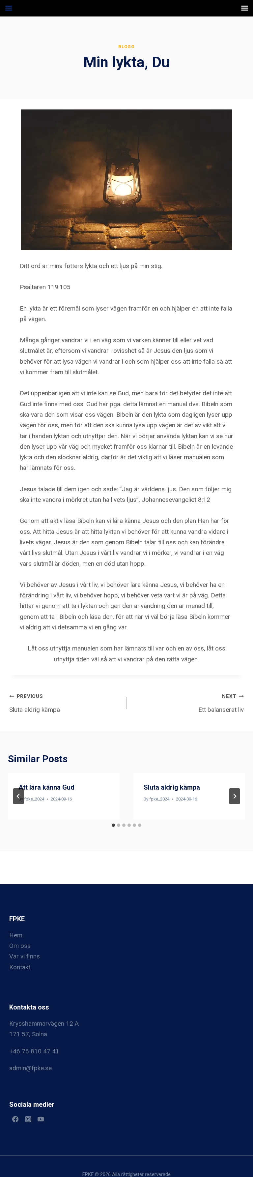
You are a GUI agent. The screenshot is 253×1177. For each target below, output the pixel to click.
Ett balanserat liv (221, 703)
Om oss (20, 946)
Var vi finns (24, 956)
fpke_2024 (34, 799)
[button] (126, 179)
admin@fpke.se (30, 1068)
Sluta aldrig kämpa (34, 703)
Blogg (126, 46)
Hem (15, 935)
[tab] (113, 825)
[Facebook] (15, 1119)
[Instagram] (28, 1119)
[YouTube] (41, 1119)
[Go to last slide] (18, 796)
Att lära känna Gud (46, 787)
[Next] (234, 796)
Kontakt (19, 967)
